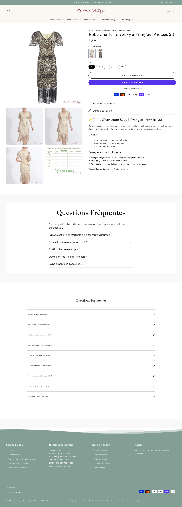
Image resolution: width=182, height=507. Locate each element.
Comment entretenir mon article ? (40, 376)
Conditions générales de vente (117, 501)
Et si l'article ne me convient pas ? (40, 386)
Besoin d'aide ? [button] (14, 444)
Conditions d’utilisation (97, 501)
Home (91, 30)
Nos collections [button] (101, 444)
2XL (122, 67)
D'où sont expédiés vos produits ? (39, 335)
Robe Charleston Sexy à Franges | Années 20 (115, 30)
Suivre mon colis (14, 455)
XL (114, 67)
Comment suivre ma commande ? (40, 345)
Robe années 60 (100, 459)
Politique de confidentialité (78, 501)
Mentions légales (136, 501)
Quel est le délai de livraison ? (38, 314)
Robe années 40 (100, 455)
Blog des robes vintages (18, 463)
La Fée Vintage (17, 501)
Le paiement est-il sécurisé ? (38, 396)
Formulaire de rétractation (19, 468)
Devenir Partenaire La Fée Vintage (22, 459)
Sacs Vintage (99, 468)
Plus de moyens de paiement (132, 88)
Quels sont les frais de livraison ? (39, 324)
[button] (8, 11)
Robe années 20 (100, 450)
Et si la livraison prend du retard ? (40, 355)
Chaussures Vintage (102, 463)
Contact (11, 450)
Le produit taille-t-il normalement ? (40, 365)
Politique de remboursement (56, 501)
